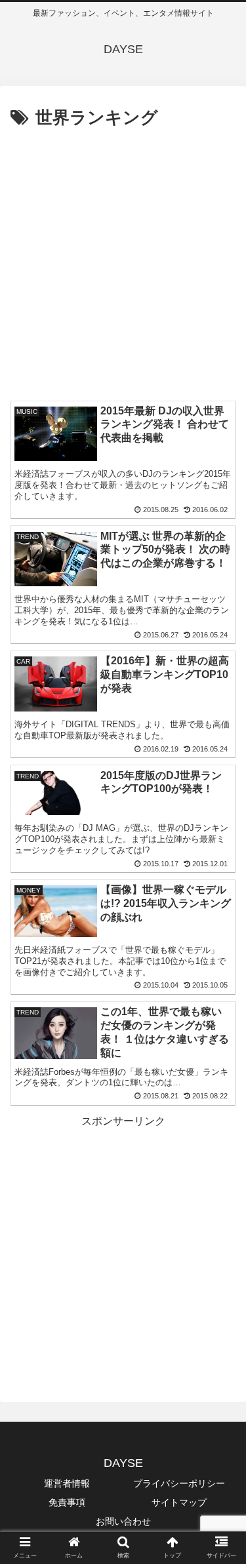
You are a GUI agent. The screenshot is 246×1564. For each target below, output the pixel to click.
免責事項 (67, 1502)
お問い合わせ (123, 1521)
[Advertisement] (123, 263)
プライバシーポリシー (179, 1483)
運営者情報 (67, 1483)
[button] (220, 1235)
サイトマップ (179, 1502)
